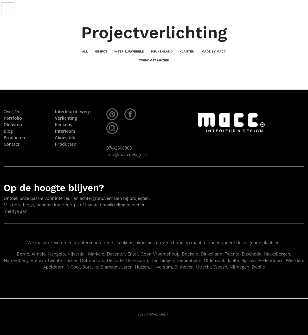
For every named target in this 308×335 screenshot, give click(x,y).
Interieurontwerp (73, 111)
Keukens (63, 124)
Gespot (101, 51)
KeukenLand (162, 51)
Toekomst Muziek (154, 60)
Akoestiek (65, 137)
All (85, 51)
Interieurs (65, 131)
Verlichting (66, 118)
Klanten (187, 51)
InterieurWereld (129, 51)
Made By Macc (213, 51)
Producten (65, 144)
